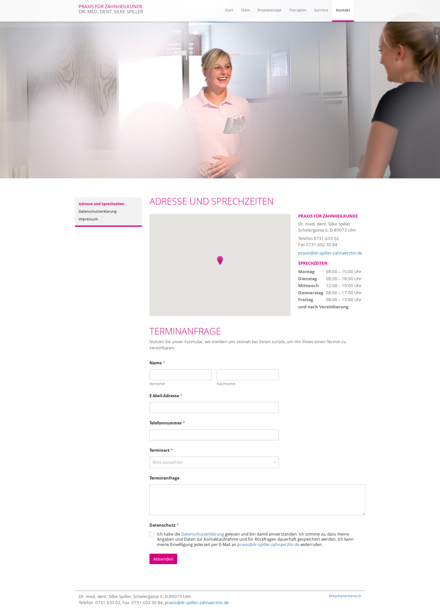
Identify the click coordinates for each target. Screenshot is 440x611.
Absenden (163, 559)
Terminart (161, 450)
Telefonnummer (167, 423)
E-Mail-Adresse (165, 395)
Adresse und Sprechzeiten (101, 203)
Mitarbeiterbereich (345, 595)
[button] (220, 260)
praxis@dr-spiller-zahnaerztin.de (330, 253)
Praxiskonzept (269, 10)
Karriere (321, 10)
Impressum (88, 219)
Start (229, 10)
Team (245, 10)
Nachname (226, 383)
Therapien (298, 10)
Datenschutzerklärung (98, 211)
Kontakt (343, 10)
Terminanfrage (164, 478)
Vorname (157, 383)
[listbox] (214, 462)
